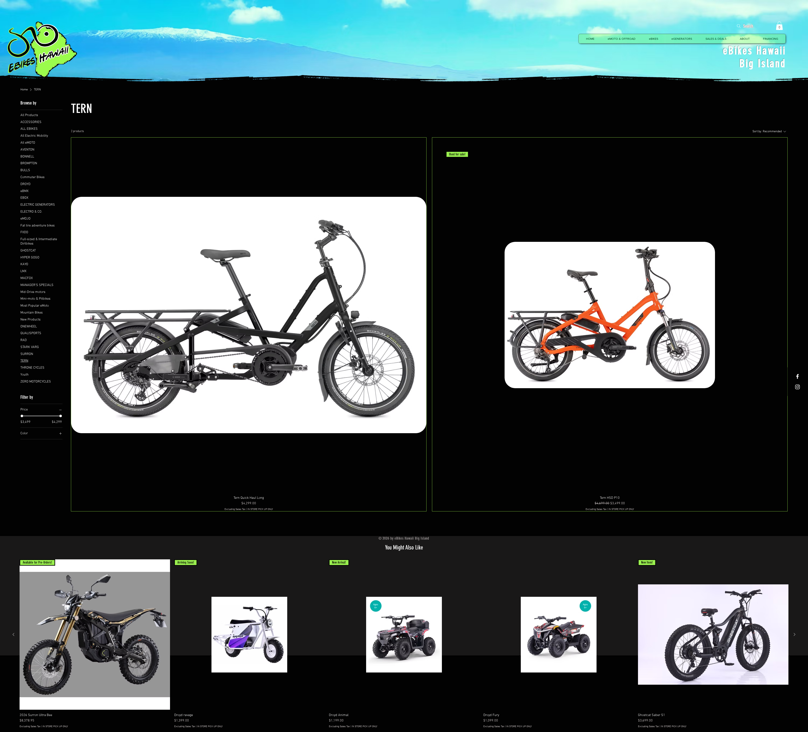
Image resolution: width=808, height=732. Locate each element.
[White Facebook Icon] (797, 376)
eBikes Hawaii (754, 50)
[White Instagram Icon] (797, 387)
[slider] (21, 415)
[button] (779, 25)
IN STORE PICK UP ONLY (260, 509)
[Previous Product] (13, 634)
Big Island (762, 63)
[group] (404, 644)
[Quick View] (558, 634)
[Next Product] (794, 634)
